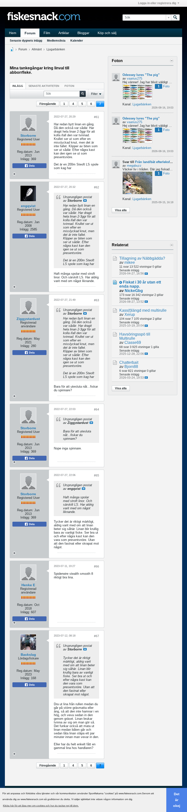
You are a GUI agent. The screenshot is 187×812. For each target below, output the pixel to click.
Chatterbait (128, 362)
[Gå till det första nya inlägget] (120, 282)
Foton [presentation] (69, 85)
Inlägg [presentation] (17, 85)
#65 (96, 475)
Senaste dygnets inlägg (26, 40)
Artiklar (63, 33)
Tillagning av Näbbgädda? (142, 258)
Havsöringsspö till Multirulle (134, 336)
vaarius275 (134, 78)
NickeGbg (134, 291)
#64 (96, 409)
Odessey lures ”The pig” (141, 75)
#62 (96, 187)
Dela (31, 165)
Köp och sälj (107, 33)
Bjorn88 (131, 367)
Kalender (76, 40)
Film (47, 33)
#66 (96, 566)
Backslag (28, 655)
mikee (129, 262)
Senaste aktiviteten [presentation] (43, 85)
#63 (96, 300)
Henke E (28, 585)
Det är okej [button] (176, 800)
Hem (12, 33)
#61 (96, 117)
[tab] (18, 85)
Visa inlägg (85, 200)
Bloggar (83, 33)
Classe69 (132, 342)
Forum (30, 33)
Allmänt (37, 49)
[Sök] (175, 17)
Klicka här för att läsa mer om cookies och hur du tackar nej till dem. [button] (41, 805)
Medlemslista (56, 40)
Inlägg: (25, 159)
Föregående (47, 104)
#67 (96, 636)
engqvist (28, 206)
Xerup (129, 314)
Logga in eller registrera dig (157, 3)
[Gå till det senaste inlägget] (146, 274)
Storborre (28, 135)
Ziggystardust (28, 319)
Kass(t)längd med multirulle (143, 310)
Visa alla (121, 210)
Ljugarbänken (56, 49)
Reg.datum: (25, 152)
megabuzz (134, 165)
